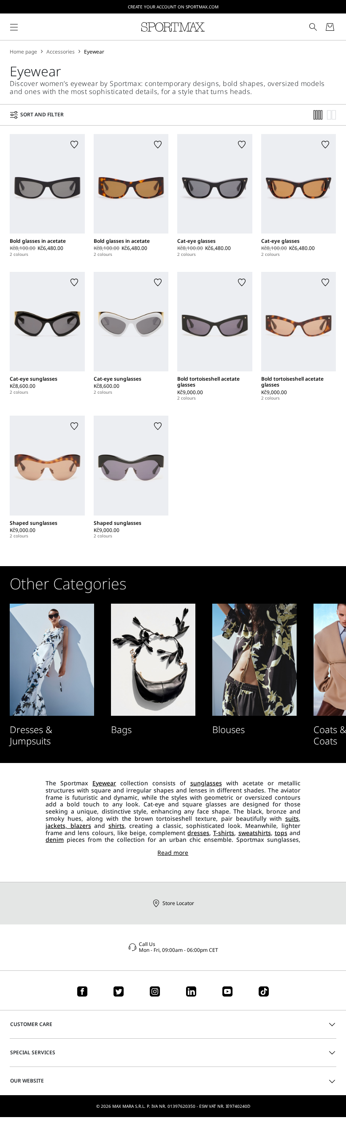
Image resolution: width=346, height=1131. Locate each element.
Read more (172, 853)
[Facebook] (82, 991)
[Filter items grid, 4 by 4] (318, 115)
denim (55, 839)
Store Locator (178, 903)
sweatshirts (254, 833)
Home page (23, 52)
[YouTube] (227, 991)
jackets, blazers (68, 826)
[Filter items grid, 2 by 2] (331, 115)
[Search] (313, 27)
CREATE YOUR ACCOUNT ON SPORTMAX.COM (173, 7)
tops (281, 833)
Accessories (60, 52)
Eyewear (94, 52)
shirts (116, 826)
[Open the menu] (14, 27)
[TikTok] (263, 991)
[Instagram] (155, 991)
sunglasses (206, 783)
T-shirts (223, 833)
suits (292, 818)
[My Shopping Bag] (330, 27)
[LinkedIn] (191, 991)
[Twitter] (118, 991)
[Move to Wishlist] (74, 144)
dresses (198, 833)
